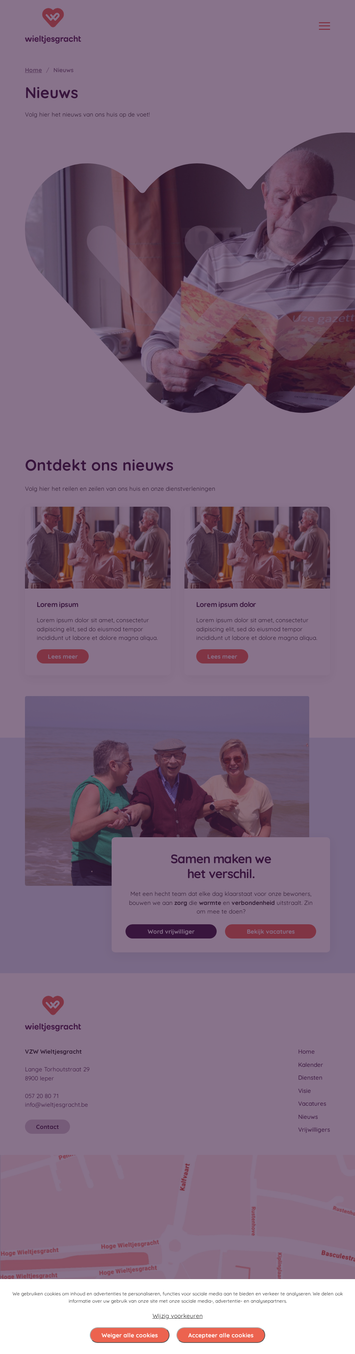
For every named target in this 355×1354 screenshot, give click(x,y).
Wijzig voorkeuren (178, 1315)
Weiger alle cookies (130, 1335)
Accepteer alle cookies (220, 1335)
